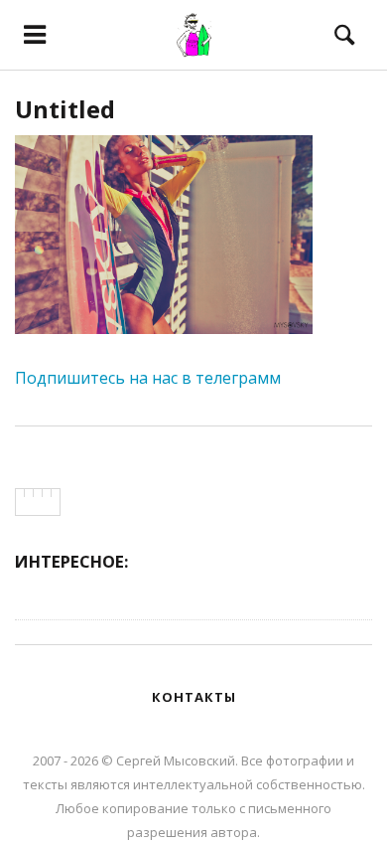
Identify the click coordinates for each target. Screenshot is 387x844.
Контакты (194, 697)
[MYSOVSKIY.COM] (193, 35)
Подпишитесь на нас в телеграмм (148, 378)
